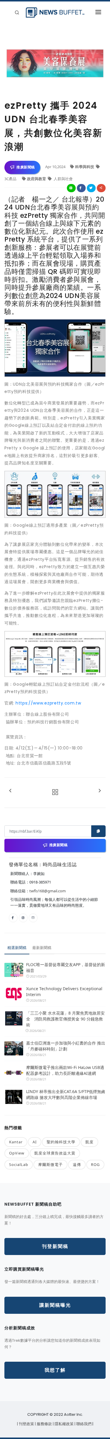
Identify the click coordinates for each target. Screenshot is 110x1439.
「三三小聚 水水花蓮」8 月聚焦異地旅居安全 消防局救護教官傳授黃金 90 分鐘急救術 (65, 1019)
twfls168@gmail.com (47, 890)
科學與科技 (85, 166)
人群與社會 (63, 178)
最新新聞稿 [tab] (41, 947)
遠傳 (77, 1164)
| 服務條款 (44, 1424)
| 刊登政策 (26, 1424)
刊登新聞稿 (55, 1246)
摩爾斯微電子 (50, 1164)
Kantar (16, 1141)
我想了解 (55, 1370)
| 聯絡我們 (83, 1424)
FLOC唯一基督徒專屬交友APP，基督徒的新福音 (65, 967)
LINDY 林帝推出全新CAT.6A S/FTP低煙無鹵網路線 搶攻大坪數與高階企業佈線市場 (65, 1094)
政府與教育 (37, 178)
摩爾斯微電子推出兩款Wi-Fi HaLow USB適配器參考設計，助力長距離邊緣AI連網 (65, 1070)
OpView (16, 1153)
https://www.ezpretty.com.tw (48, 703)
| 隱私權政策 (64, 1424)
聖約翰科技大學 (61, 1141)
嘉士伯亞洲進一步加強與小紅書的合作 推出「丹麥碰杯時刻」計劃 (65, 1046)
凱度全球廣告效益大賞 (54, 1153)
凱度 (89, 1141)
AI (35, 1141)
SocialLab (18, 1164)
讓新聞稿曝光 (55, 1305)
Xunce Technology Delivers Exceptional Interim (64, 991)
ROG (95, 1164)
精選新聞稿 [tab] (16, 947)
